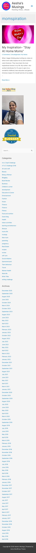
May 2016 (5, 536)
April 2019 (5, 437)
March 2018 (5, 476)
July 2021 (5, 374)
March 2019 (5, 440)
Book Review (6, 180)
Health (4, 219)
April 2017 (5, 509)
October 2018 (6, 455)
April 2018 (5, 473)
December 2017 (7, 485)
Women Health (6, 270)
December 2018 (7, 449)
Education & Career (8, 192)
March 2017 (5, 512)
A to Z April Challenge (8, 163)
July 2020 (5, 404)
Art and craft (6, 168)
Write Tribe (5, 276)
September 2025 (7, 293)
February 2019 (6, 443)
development (6, 189)
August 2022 (6, 338)
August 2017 (6, 497)
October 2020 (6, 395)
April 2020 (5, 413)
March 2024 (6, 305)
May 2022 (5, 347)
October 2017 (6, 491)
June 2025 (5, 299)
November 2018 (7, 452)
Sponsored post (7, 261)
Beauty (4, 171)
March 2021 (5, 386)
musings (4, 234)
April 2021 (5, 383)
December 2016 (7, 521)
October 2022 (6, 335)
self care (4, 255)
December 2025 (7, 290)
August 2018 (6, 461)
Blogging (4, 177)
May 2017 (5, 506)
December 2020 (7, 392)
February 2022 (6, 356)
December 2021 (7, 362)
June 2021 (5, 377)
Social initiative (6, 258)
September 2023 (7, 311)
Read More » (6, 80)
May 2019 (5, 434)
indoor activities (7, 222)
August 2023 (6, 314)
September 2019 (7, 422)
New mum (5, 237)
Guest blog (5, 216)
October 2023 (6, 308)
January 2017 (6, 518)
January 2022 (6, 359)
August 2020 (6, 401)
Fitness (4, 210)
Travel (4, 267)
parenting (5, 240)
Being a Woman (7, 174)
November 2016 (7, 524)
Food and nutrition (7, 213)
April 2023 (5, 323)
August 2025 (6, 296)
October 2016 (6, 527)
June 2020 (5, 407)
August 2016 (6, 530)
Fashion (4, 198)
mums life (5, 231)
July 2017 (5, 500)
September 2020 (7, 398)
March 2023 (6, 326)
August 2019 (6, 425)
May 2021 (5, 380)
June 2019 (5, 431)
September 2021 (7, 368)
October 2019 (6, 419)
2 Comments (6, 54)
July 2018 (5, 464)
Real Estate (5, 246)
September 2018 (7, 458)
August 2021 (6, 371)
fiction (4, 201)
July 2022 (5, 341)
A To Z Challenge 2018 (9, 165)
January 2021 (6, 389)
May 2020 (5, 410)
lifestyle (4, 228)
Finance (4, 204)
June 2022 (5, 344)
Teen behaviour (7, 264)
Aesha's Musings (18, 5)
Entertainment (6, 195)
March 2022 (6, 353)
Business (4, 183)
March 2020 (6, 416)
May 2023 (5, 320)
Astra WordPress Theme (18, 549)
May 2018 (5, 470)
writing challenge (7, 279)
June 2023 (5, 317)
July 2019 (5, 428)
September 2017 (7, 494)
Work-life (4, 273)
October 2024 (6, 302)
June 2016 (5, 533)
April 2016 (5, 539)
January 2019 (6, 446)
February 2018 (6, 479)
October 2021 (6, 365)
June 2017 (5, 503)
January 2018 (6, 482)
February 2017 (6, 515)
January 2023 (6, 332)
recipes (4, 249)
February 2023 (6, 329)
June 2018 (5, 467)
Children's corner (7, 186)
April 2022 (5, 350)
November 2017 (7, 488)
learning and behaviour (9, 225)
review (4, 252)
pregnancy (5, 243)
